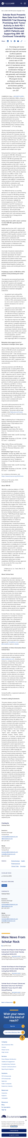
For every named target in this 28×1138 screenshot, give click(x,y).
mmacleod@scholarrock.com (10, 852)
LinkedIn (16, 644)
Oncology (23, 866)
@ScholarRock (6, 644)
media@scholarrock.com (8, 854)
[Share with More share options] (25, 41)
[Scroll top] (22, 1037)
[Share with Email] (18, 41)
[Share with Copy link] (21, 41)
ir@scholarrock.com (7, 838)
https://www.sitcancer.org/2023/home (12, 476)
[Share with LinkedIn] (8, 41)
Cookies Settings (14, 1130)
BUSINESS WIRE (18, 96)
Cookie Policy (13, 1126)
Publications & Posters (16, 412)
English (4, 885)
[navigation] (24, 3)
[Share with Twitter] (11, 41)
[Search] (21, 3)
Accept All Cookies (14, 1135)
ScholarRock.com (13, 642)
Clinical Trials (15, 866)
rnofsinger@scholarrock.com (10, 836)
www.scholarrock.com (8, 659)
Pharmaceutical (15, 863)
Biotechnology (15, 861)
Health (23, 861)
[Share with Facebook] (14, 41)
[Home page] (8, 3)
